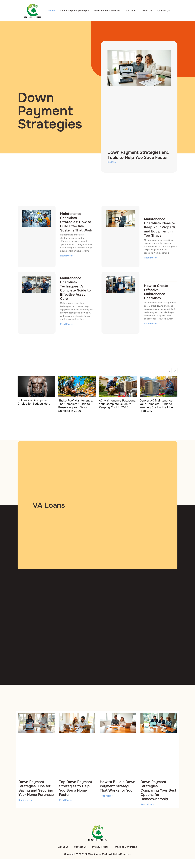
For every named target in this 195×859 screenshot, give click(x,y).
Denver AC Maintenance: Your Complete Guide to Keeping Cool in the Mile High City (156, 405)
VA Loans (131, 10)
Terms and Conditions (125, 846)
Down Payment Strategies (74, 10)
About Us (147, 10)
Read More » (112, 162)
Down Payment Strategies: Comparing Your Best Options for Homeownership (158, 790)
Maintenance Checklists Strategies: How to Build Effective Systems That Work (76, 222)
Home (51, 10)
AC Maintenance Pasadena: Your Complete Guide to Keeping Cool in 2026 (117, 404)
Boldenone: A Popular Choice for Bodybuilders (34, 401)
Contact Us (163, 10)
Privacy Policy (100, 846)
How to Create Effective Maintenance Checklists (156, 292)
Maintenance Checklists (107, 10)
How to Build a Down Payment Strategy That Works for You (117, 786)
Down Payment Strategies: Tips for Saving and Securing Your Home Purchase (36, 788)
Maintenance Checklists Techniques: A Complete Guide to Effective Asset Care (75, 288)
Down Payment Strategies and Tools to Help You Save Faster (138, 155)
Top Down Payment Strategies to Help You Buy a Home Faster (75, 788)
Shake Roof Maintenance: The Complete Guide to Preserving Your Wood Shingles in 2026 (75, 405)
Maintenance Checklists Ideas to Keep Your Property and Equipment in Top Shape (160, 227)
